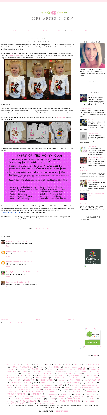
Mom (72, 30)
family (62, 375)
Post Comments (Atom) (17, 323)
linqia (9, 385)
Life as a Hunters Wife (86, 204)
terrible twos (74, 399)
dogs (80, 373)
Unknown (9, 251)
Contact (87, 30)
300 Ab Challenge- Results (95, 158)
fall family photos (47, 375)
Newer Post (4, 319)
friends (56, 378)
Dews (29, 30)
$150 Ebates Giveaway (86, 108)
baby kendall (22, 367)
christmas (37, 371)
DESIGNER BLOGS (62, 411)
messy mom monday (90, 385)
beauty (76, 367)
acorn (40, 364)
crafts (98, 371)
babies (78, 364)
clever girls (73, 371)
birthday (10, 369)
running (67, 394)
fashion (75, 375)
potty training (57, 392)
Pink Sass (65, 389)
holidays (29, 380)
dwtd (88, 373)
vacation (45, 401)
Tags (61, 399)
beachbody (54, 367)
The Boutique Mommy (14, 55)
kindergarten (47, 382)
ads (48, 364)
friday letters (42, 378)
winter (40, 403)
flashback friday (14, 378)
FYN (65, 378)
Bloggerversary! (92, 180)
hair (18, 380)
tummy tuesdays (27, 401)
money (39, 387)
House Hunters (47, 380)
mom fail (10, 387)
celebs (82, 369)
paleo (38, 389)
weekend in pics (93, 401)
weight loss (18, 403)
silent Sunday (26, 396)
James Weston (93, 380)
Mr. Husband (52, 387)
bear (67, 367)
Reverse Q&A (92, 146)
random (37, 394)
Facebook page (61, 117)
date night (27, 373)
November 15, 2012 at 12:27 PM (29, 272)
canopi (72, 369)
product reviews (42, 228)
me (61, 385)
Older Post (71, 319)
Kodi (7, 282)
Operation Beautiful (24, 389)
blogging (37, 369)
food (28, 378)
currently (14, 373)
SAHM (79, 394)
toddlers (10, 401)
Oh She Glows (87, 387)
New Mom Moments (93, 133)
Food (59, 30)
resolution (53, 394)
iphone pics (75, 380)
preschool (92, 392)
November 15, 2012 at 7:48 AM (17, 241)
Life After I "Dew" (53, 18)
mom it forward (24, 387)
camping (63, 369)
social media (81, 397)
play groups (92, 389)
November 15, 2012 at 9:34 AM (22, 261)
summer (40, 399)
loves (19, 385)
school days (92, 394)
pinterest (77, 390)
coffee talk (87, 371)
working (50, 403)
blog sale (24, 369)
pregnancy (74, 392)
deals (36, 373)
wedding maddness (70, 401)
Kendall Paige (22, 382)
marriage (49, 385)
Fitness (44, 30)
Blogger (96, 355)
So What (61, 396)
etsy (22, 375)
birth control (90, 367)
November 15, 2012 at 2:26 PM (19, 282)
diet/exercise (65, 373)
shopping (10, 397)
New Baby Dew (72, 387)
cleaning (60, 371)
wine (32, 403)
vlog (54, 401)
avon (68, 364)
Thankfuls (90, 399)
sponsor (96, 397)
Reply (8, 246)
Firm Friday (91, 375)
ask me (58, 364)
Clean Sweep (92, 120)
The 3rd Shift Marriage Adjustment (89, 171)
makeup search (33, 385)
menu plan (76, 385)
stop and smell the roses (23, 399)
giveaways (76, 378)
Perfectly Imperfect (12, 272)
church (49, 371)
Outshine (90, 95)
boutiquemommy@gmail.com (11, 212)
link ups (91, 383)
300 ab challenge (13, 364)
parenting (50, 390)
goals (89, 378)
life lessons (73, 383)
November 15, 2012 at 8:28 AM (22, 251)
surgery (51, 399)
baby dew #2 (94, 364)
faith (30, 375)
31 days (28, 364)
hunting (62, 380)
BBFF (43, 367)
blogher (52, 369)
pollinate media (13, 392)
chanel (25, 371)
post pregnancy (34, 392)
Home (15, 30)
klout (59, 382)
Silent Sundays (43, 397)
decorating (48, 373)
